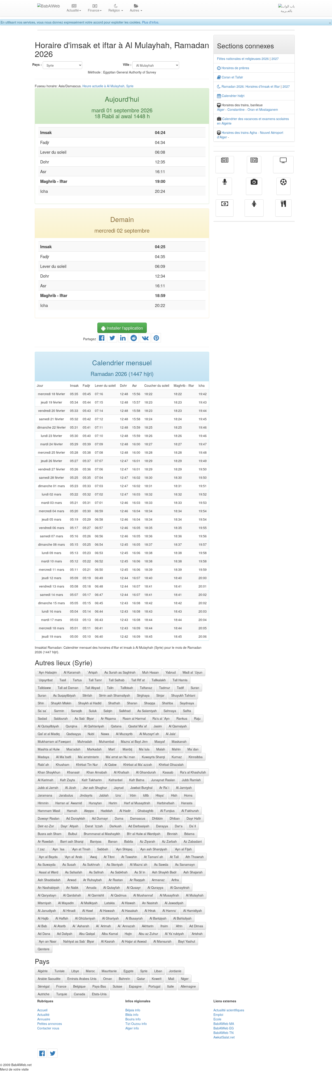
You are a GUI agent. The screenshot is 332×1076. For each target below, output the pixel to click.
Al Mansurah (162, 941)
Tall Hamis (180, 680)
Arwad (71, 880)
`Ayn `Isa (57, 849)
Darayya (162, 826)
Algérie (43, 971)
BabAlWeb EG (223, 1028)
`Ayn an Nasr (47, 941)
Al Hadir (125, 810)
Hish (174, 795)
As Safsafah (73, 872)
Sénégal (43, 986)
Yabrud (171, 672)
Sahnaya (170, 710)
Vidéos (254, 189)
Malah (160, 749)
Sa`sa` (42, 710)
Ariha (175, 880)
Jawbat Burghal (141, 787)
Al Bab (42, 926)
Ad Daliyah (64, 933)
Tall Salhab (116, 680)
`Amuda (90, 887)
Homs (188, 795)
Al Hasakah (130, 910)
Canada (79, 994)
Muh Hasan (150, 672)
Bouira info (133, 1019)
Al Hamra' (169, 910)
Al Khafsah (121, 772)
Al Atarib (60, 926)
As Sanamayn (185, 864)
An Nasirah (150, 903)
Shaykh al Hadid (89, 703)
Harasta (186, 803)
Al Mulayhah (194, 895)
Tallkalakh (159, 680)
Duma (119, 818)
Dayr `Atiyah (69, 826)
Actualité (225, 167)
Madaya (43, 757)
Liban (158, 971)
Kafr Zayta (67, 780)
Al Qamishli (96, 895)
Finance (224, 211)
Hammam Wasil (49, 810)
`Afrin (178, 926)
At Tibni (109, 856)
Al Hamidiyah (192, 910)
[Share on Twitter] (112, 339)
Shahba (167, 703)
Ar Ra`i (164, 787)
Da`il (192, 826)
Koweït (156, 978)
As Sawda (161, 864)
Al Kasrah (108, 941)
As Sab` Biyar (84, 718)
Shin (41, 703)
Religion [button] (114, 10)
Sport (283, 189)
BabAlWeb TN (223, 1032)
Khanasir (73, 772)
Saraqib (76, 710)
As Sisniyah (115, 864)
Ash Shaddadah (49, 880)
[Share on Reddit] (134, 339)
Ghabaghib (145, 810)
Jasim (158, 726)
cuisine (283, 211)
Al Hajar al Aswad (134, 941)
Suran (195, 687)
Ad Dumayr (100, 818)
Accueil (42, 1010)
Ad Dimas (196, 926)
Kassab (168, 772)
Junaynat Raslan (163, 780)
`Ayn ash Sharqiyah (153, 849)
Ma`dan (193, 749)
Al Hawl (87, 910)
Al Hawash (107, 910)
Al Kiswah (128, 903)
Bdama (189, 833)
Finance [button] (93, 10)
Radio (224, 189)
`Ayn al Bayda (48, 856)
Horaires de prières (235, 68)
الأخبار (254, 167)
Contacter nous (48, 1028)
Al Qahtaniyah (94, 726)
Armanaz (158, 880)
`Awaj (93, 856)
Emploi (218, 1014)
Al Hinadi (69, 910)
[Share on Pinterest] (156, 339)
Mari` (112, 749)
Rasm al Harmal (134, 718)
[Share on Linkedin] (123, 339)
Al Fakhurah (190, 810)
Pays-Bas (99, 986)
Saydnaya (187, 703)
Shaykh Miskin (61, 703)
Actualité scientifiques (228, 1010)
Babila (128, 841)
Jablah (104, 795)
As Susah (69, 864)
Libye (75, 971)
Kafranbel (115, 780)
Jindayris (86, 795)
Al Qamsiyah (178, 726)
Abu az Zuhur (148, 933)
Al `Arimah (103, 926)
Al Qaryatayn (47, 895)
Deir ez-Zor (46, 826)
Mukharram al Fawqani (54, 741)
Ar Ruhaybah (92, 880)
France (61, 986)
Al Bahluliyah (182, 918)
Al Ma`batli (63, 757)
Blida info (131, 1014)
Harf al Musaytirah (137, 803)
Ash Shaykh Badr (164, 872)
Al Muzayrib (124, 733)
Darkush (116, 826)
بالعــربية (286, 10)
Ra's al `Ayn (161, 718)
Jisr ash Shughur (95, 787)
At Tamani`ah (153, 856)
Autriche (43, 994)
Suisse (117, 986)
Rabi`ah (43, 764)
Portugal (154, 986)
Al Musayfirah (169, 895)
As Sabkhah (119, 872)
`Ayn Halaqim (47, 672)
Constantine (236, 109)
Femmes (254, 211)
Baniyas (95, 841)
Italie (170, 986)
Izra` (118, 795)
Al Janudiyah (47, 910)
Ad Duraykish (75, 818)
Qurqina (71, 726)
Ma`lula (144, 749)
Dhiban (175, 818)
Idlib (146, 795)
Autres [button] (135, 10)
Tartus (77, 680)
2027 (275, 58)
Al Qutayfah (111, 887)
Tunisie (59, 971)
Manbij (127, 749)
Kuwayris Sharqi (153, 757)
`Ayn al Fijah (183, 849)
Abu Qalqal (87, 933)
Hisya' (160, 795)
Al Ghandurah (146, 772)
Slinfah (87, 695)
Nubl (91, 733)
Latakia (109, 903)
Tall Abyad (92, 687)
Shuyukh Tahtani (183, 695)
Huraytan (95, 803)
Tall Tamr (95, 680)
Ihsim (164, 926)
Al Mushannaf (143, 895)
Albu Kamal (110, 933)
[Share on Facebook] (101, 339)
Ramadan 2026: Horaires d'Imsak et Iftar (250, 86)
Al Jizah (70, 787)
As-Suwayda (47, 864)
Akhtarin (148, 926)
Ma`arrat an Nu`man (120, 757)
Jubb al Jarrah (48, 787)
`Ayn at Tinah (80, 849)
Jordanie (175, 971)
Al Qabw (111, 764)
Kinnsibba (196, 757)
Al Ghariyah (110, 918)
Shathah (114, 703)
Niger (185, 978)
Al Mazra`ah (138, 864)
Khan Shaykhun (49, 772)
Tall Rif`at (138, 680)
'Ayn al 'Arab (73, 856)
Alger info (132, 1028)
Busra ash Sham (49, 833)
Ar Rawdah (46, 841)
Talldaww (44, 687)
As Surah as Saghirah (120, 672)
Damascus (137, 818)
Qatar (141, 978)
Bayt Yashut (186, 941)
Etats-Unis (99, 994)
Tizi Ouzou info (136, 1023)
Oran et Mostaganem (263, 109)
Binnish (172, 833)
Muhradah (84, 741)
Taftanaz (146, 687)
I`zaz (41, 849)
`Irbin (132, 795)
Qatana (116, 726)
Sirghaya (143, 695)
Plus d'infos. (150, 22)
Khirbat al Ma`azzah (137, 764)
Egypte (128, 971)
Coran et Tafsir (232, 77)
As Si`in (139, 872)
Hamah (72, 810)
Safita (187, 710)
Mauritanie (109, 971)
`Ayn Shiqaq (123, 849)
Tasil (62, 680)
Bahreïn (124, 978)
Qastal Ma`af (137, 726)
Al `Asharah (80, 926)
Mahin (176, 749)
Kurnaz (177, 757)
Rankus (181, 718)
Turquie (61, 994)
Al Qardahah (72, 895)
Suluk (93, 710)
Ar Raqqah (137, 880)
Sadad (42, 718)
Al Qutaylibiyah (48, 726)
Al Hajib (43, 918)
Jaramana (45, 795)
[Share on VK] (145, 339)
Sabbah (102, 849)
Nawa (105, 733)
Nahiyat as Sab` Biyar (78, 941)
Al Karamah (72, 672)
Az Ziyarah (147, 841)
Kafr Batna (136, 780)
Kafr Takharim (92, 780)
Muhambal (106, 741)
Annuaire (43, 1019)
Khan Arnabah (97, 772)
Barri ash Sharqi (71, 841)
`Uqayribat (45, 680)
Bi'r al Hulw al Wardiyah (143, 833)
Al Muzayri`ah (149, 733)
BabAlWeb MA (223, 1023)
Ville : (127, 64)
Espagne (135, 986)
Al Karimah (45, 780)
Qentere (43, 949)
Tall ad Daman (68, 687)
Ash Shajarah (193, 872)
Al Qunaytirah (179, 887)
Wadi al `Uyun (192, 672)
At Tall (174, 856)
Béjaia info (132, 1010)
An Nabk (72, 887)
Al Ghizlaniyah (85, 918)
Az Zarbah (169, 841)
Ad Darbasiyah (138, 826)
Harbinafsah (165, 803)
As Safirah (96, 872)
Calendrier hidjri (232, 95)
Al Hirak (150, 910)
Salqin (107, 710)
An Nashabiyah (48, 887)
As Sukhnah (91, 864)
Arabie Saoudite (49, 978)
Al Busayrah (134, 918)
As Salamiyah (147, 710)
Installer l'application (124, 328)
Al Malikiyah (89, 903)
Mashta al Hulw (49, 749)
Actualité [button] (73, 10)
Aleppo (89, 810)
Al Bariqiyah (158, 918)
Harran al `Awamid (68, 803)
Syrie (143, 971)
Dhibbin (157, 818)
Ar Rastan (116, 880)
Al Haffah (61, 918)
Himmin (43, 803)
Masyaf (159, 741)
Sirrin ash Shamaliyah (114, 695)
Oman (107, 978)
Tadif (180, 687)
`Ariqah (92, 672)
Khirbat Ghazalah (171, 764)
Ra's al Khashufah (193, 772)
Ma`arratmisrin (88, 757)
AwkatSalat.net (224, 1037)
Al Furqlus (167, 810)
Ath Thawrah (194, 856)
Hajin (128, 933)
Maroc (90, 971)
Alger (220, 109)
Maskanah (179, 741)
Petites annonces (49, 1023)
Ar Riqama (108, 718)
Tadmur (164, 687)
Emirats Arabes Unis (81, 978)
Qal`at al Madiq (49, 733)
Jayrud (119, 787)
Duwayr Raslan (48, 818)
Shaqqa (149, 703)
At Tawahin (129, 856)
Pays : (37, 64)
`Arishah (197, 933)
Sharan (132, 703)
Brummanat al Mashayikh (102, 833)
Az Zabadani (193, 841)
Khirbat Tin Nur (87, 764)
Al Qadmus (118, 895)
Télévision (283, 167)
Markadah (94, 749)
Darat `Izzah (94, 826)
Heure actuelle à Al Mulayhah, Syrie (107, 86)
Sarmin (59, 710)
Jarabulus (66, 795)
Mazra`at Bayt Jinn (134, 741)
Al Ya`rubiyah (174, 933)
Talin (110, 687)
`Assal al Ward (48, 872)
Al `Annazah (126, 926)
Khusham (62, 764)
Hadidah (107, 810)
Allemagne (188, 986)
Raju (197, 718)
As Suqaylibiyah (64, 695)
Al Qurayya (155, 887)
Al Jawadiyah (174, 903)
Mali (171, 978)
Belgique (79, 986)
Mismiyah (44, 903)
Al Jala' (171, 733)
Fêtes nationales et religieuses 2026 (243, 58)
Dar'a (178, 826)
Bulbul (72, 833)
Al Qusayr (134, 887)
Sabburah (61, 718)
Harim (113, 803)
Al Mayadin (66, 903)
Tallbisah (126, 687)
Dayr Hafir (194, 818)
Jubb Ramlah (191, 780)
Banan (112, 841)
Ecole (217, 1019)
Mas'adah (73, 749)
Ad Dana (44, 933)
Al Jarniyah (184, 787)
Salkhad (125, 710)
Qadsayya (73, 733)
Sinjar (160, 695)
